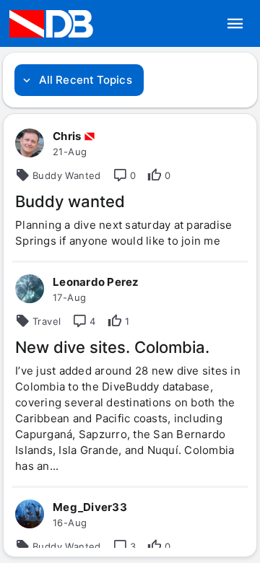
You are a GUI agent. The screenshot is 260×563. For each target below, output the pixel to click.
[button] (235, 24)
